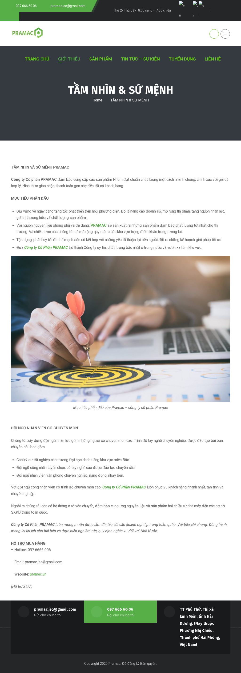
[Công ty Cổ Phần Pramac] (28, 33)
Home (97, 100)
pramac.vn (38, 574)
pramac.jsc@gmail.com (55, 609)
